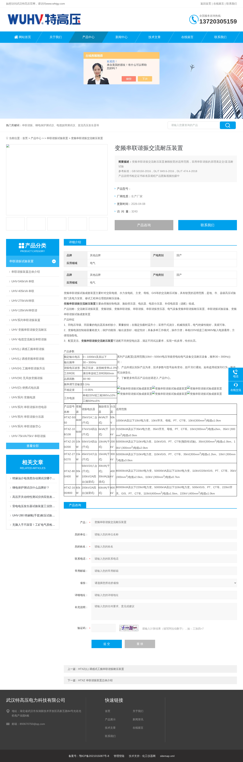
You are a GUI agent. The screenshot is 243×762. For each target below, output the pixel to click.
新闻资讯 (138, 719)
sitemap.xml (167, 755)
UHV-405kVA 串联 (22, 291)
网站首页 (25, 37)
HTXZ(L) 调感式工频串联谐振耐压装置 (101, 668)
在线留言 (218, 3)
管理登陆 (119, 755)
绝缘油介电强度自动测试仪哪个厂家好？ (34, 478)
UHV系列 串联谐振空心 (26, 426)
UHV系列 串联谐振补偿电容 (29, 407)
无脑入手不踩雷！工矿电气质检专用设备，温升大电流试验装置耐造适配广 (34, 524)
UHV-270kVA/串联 (22, 300)
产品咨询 (144, 225)
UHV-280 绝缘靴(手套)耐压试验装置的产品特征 (34, 515)
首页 (25, 138)
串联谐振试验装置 (57, 138)
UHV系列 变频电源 (23, 397)
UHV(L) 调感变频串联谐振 (27, 358)
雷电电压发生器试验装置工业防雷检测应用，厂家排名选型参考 (34, 506)
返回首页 (205, 3)
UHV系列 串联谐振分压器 (27, 416)
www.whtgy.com (55, 3)
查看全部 (33, 445)
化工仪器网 (148, 755)
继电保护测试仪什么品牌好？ (30, 487)
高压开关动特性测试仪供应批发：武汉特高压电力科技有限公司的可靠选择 (34, 496)
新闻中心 (121, 37)
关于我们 (56, 37)
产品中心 (88, 37)
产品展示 (110, 719)
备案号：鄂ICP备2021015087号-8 (89, 755)
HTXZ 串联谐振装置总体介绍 (95, 680)
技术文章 (154, 37)
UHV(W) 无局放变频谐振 (27, 378)
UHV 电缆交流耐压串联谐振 (29, 339)
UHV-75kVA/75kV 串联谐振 (28, 436)
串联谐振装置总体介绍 (25, 271)
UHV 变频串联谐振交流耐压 (29, 329)
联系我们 (231, 3)
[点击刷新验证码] (128, 628)
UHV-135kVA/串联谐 (24, 310)
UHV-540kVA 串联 (22, 281)
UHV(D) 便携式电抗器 (25, 387)
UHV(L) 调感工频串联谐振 (27, 349)
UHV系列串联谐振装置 (25, 320)
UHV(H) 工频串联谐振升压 (28, 368)
